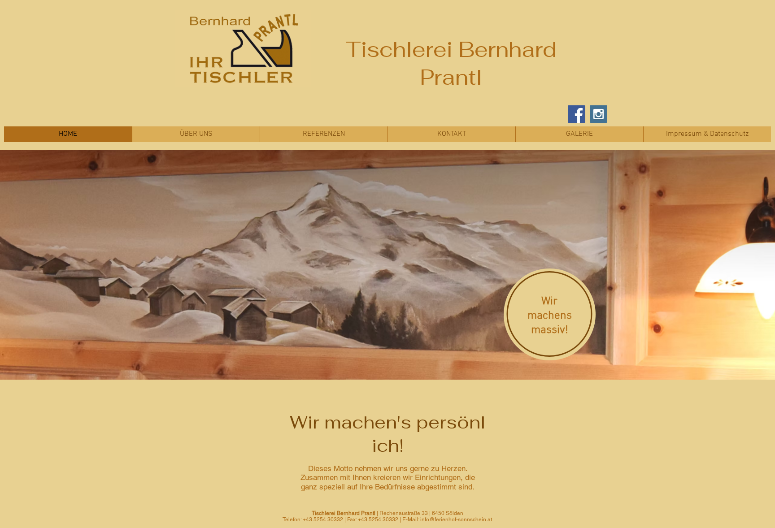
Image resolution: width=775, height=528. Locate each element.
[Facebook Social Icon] (576, 114)
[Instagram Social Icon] (598, 114)
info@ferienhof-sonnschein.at (456, 519)
